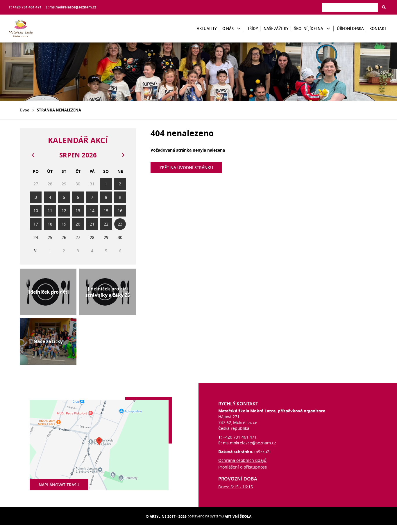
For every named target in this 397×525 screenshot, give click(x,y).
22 (106, 224)
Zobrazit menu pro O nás (239, 28)
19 (64, 224)
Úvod (24, 110)
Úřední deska (350, 28)
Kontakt (377, 28)
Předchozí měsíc (32, 155)
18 (50, 224)
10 (35, 210)
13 (78, 210)
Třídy (252, 28)
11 (50, 210)
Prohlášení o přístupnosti (242, 467)
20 (78, 224)
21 (92, 224)
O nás (228, 28)
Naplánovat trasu (59, 484)
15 (106, 210)
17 (35, 224)
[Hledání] (350, 7)
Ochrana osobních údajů (242, 460)
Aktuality (207, 28)
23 (120, 224)
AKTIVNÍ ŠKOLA (238, 516)
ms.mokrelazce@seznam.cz (72, 7)
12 (64, 210)
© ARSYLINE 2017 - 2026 (166, 516)
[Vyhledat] (384, 7)
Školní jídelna (308, 28)
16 (120, 210)
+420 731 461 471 (27, 7)
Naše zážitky (276, 28)
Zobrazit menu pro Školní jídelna (328, 28)
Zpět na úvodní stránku (186, 167)
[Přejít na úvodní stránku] (43, 28)
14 (92, 210)
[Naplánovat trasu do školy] (99, 445)
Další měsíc (123, 155)
